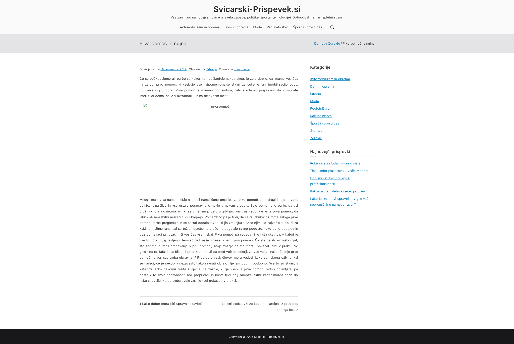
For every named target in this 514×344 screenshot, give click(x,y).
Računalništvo (277, 27)
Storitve (316, 131)
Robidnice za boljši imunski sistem (336, 163)
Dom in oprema (236, 27)
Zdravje (211, 69)
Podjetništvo (320, 108)
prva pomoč (242, 69)
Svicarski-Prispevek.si (257, 9)
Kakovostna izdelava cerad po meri (337, 191)
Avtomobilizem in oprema (200, 27)
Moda (257, 27)
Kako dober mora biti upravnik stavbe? (172, 304)
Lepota (315, 94)
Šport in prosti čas (307, 27)
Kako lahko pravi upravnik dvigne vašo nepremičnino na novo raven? (340, 201)
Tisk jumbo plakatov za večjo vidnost (339, 171)
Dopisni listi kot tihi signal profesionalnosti (330, 181)
